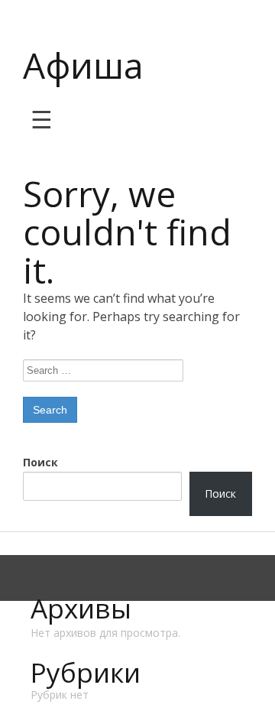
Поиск (40, 462)
